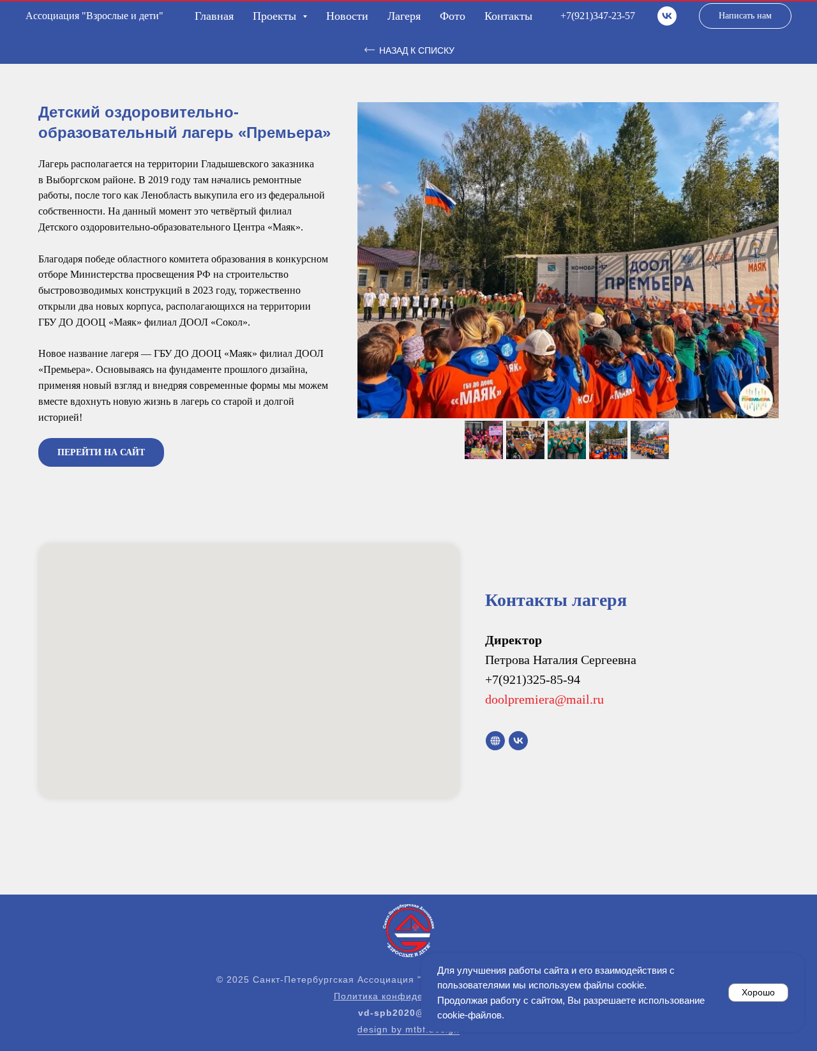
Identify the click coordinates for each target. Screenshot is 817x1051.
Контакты (508, 16)
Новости (347, 16)
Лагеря (404, 16)
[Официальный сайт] (495, 740)
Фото (452, 16)
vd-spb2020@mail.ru (408, 1013)
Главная (214, 16)
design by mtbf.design (408, 1029)
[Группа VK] (667, 16)
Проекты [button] (276, 16)
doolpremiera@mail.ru (544, 699)
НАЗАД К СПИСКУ (416, 50)
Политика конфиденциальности (409, 996)
